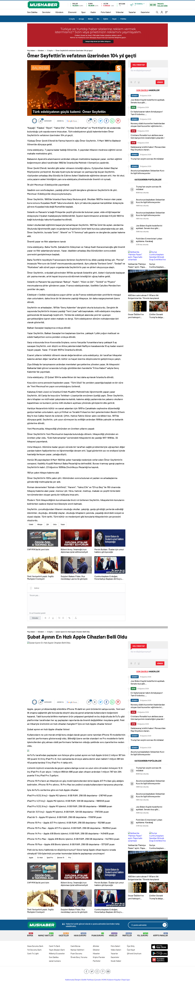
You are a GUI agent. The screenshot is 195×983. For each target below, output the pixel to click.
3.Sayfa (72, 19)
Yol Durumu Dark (34, 950)
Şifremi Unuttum (134, 953)
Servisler (46, 12)
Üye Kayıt (131, 950)
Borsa (30, 935)
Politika (123, 19)
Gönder (35, 618)
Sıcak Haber (116, 961)
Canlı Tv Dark (54, 946)
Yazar (63, 524)
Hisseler (113, 935)
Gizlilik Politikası (88, 980)
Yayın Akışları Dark (57, 950)
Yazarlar (132, 12)
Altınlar (96, 946)
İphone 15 (60, 857)
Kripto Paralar (160, 935)
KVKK (104, 980)
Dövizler (96, 950)
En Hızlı (40, 857)
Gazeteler (145, 12)
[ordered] (59, 618)
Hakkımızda (69, 980)
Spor (83, 12)
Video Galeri (116, 950)
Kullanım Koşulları (114, 980)
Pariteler (127, 935)
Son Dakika (32, 12)
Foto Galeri (106, 12)
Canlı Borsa (75, 946)
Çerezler (98, 980)
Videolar (120, 12)
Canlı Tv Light (33, 953)
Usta (55, 524)
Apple (31, 857)
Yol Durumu (142, 935)
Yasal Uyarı (126, 980)
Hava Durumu (80, 935)
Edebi (31, 524)
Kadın (93, 12)
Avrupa (81, 19)
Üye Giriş (130, 946)
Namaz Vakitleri (45, 935)
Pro (69, 857)
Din (98, 19)
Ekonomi (72, 12)
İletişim (78, 980)
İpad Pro (50, 857)
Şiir (47, 524)
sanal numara (55, 961)
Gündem (59, 12)
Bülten (90, 19)
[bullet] (63, 618)
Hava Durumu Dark (35, 946)
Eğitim (105, 19)
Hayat (114, 19)
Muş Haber (31, 50)
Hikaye (39, 524)
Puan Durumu (98, 935)
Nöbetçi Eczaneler (57, 953)
